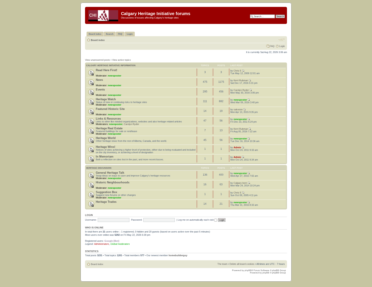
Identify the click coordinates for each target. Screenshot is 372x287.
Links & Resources (108, 118)
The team (222, 264)
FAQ (272, 46)
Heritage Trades (106, 201)
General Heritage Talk (110, 172)
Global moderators (120, 244)
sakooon (238, 109)
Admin (237, 147)
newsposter (114, 75)
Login (282, 46)
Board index (98, 40)
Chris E (237, 70)
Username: (91, 219)
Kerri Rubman (241, 80)
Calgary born (240, 183)
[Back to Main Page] (103, 15)
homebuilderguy (178, 255)
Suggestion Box (106, 192)
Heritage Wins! (105, 146)
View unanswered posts (97, 60)
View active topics (121, 60)
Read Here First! (106, 70)
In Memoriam (104, 156)
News (99, 79)
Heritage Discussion (98, 168)
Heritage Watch (106, 99)
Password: (136, 219)
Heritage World (106, 138)
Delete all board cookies (241, 264)
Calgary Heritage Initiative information (110, 65)
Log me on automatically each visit (196, 219)
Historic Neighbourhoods (112, 182)
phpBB (248, 270)
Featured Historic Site (110, 109)
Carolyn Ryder (241, 90)
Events (100, 89)
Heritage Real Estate (109, 128)
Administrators (101, 244)
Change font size (282, 39)
